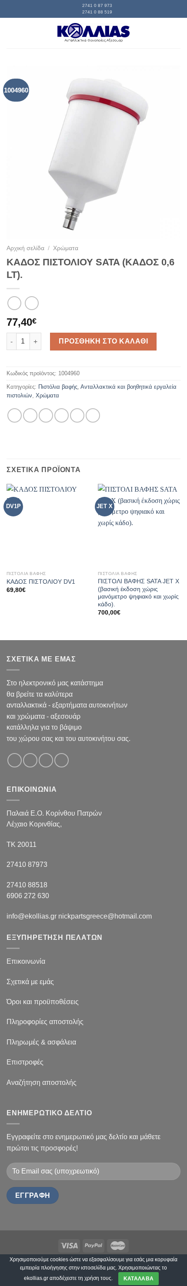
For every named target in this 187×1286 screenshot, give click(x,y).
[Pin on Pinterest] (77, 415)
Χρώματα (65, 248)
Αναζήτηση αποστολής (42, 1082)
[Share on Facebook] (30, 415)
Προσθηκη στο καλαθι (103, 341)
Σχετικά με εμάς (30, 981)
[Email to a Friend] (61, 415)
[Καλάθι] (176, 33)
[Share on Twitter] (46, 415)
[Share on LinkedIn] (93, 415)
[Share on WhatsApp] (14, 415)
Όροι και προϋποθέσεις (43, 1001)
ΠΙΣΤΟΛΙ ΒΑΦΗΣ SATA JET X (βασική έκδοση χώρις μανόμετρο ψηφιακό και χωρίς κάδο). (138, 593)
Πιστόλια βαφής (57, 386)
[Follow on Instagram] (30, 760)
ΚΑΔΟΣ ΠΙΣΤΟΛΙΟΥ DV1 (41, 582)
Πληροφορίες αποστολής (45, 1021)
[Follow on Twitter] (46, 760)
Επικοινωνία (26, 961)
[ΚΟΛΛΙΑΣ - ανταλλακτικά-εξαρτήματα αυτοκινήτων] (93, 33)
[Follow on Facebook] (14, 760)
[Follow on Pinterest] (61, 760)
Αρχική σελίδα (25, 248)
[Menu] (12, 32)
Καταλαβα (139, 1279)
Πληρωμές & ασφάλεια (41, 1042)
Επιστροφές (25, 1062)
